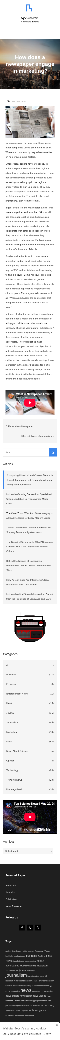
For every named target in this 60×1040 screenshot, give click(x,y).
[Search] (53, 452)
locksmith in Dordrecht (15, 981)
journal (22, 970)
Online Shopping (31, 1001)
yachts (31, 1015)
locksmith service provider (35, 981)
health (40, 960)
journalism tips (33, 976)
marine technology (44, 986)
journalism (16, 975)
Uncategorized (14, 789)
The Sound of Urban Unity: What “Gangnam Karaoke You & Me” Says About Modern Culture (29, 546)
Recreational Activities (31, 1006)
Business (11, 674)
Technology (12, 770)
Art (7, 665)
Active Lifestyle (12, 951)
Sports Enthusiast (13, 1010)
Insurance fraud (12, 971)
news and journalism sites (42, 991)
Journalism (15, 101)
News (24, 101)
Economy (11, 684)
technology (35, 1010)
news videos (39, 995)
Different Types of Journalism (36, 436)
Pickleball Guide (44, 1001)
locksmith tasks (19, 986)
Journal (10, 712)
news (26, 990)
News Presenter (14, 906)
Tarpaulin (24, 1010)
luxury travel (31, 986)
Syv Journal (30, 18)
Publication (11, 899)
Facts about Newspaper (20, 426)
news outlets (12, 995)
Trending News (14, 779)
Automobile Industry (26, 951)
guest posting (30, 961)
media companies (13, 991)
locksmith (43, 976)
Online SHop (19, 1001)
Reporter (10, 892)
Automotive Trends (42, 951)
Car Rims (42, 956)
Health (9, 703)
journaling (30, 971)
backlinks (9, 956)
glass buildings (18, 961)
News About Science (17, 751)
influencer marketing (28, 966)
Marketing (11, 732)
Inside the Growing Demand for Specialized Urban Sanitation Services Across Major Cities (29, 499)
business (31, 955)
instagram (42, 965)
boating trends (19, 956)
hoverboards (12, 965)
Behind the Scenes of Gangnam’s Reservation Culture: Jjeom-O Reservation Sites (28, 565)
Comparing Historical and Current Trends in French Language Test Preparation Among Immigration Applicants (30, 480)
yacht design (22, 1015)
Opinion (10, 760)
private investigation (14, 1006)
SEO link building (47, 1006)
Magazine (11, 885)
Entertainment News (17, 693)
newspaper (26, 995)
